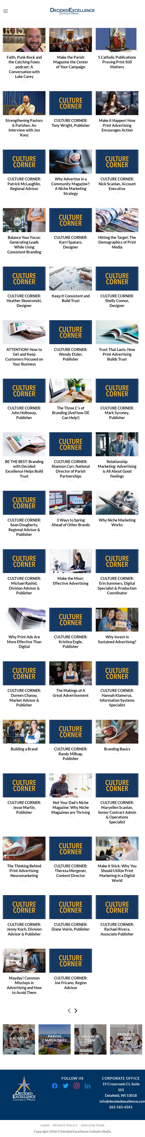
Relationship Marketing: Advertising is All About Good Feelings (117, 468)
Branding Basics (117, 749)
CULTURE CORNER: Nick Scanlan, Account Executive (117, 184)
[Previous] (69, 1011)
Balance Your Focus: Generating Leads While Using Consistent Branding (24, 244)
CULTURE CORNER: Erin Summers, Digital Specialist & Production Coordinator (117, 585)
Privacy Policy (65, 1125)
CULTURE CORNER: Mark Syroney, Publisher (117, 413)
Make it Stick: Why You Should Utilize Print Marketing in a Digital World (117, 873)
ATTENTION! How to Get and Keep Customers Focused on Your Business (24, 356)
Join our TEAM (90, 1038)
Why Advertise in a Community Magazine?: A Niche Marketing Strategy (70, 186)
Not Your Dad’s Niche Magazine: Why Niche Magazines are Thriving (70, 807)
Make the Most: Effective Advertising (70, 580)
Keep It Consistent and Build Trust (71, 298)
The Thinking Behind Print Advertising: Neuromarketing (24, 871)
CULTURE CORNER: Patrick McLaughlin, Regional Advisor (24, 184)
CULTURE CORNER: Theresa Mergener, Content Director (70, 871)
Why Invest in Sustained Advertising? (117, 639)
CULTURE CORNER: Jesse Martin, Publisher (24, 807)
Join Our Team (92, 1125)
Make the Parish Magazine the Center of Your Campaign (70, 62)
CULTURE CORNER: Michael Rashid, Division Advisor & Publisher (24, 585)
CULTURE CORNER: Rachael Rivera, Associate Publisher (117, 929)
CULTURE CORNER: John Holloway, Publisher (24, 413)
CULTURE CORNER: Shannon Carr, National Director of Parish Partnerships (71, 468)
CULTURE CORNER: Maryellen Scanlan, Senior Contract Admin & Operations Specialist (117, 812)
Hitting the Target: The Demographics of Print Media (117, 242)
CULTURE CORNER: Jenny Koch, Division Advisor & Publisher (24, 929)
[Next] (75, 1011)
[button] (5, 11)
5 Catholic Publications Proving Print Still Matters (117, 62)
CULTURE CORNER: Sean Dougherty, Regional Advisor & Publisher (24, 527)
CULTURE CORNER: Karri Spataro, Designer (70, 242)
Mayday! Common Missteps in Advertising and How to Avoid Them (24, 985)
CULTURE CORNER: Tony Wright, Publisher (71, 123)
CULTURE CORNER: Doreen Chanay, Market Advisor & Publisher (24, 697)
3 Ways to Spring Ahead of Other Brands (71, 522)
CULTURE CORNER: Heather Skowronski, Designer (24, 301)
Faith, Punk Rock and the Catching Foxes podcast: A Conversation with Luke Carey (24, 67)
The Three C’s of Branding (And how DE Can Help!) (70, 413)
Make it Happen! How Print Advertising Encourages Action (117, 125)
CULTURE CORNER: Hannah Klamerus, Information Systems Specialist (117, 697)
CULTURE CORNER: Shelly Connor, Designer (117, 301)
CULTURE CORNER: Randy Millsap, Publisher (70, 754)
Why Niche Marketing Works (117, 522)
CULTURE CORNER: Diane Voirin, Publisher (71, 927)
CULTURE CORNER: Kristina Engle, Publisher (70, 642)
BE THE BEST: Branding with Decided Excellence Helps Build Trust (24, 468)
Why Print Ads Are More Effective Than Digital (24, 642)
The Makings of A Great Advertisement (71, 693)
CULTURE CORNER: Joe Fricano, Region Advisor (70, 983)
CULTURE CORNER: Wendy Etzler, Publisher (70, 354)
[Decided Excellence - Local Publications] (72, 11)
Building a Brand (24, 749)
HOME (45, 1125)
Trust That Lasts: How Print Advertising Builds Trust (117, 354)
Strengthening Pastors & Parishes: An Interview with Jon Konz (24, 127)
